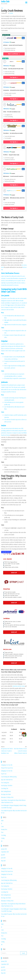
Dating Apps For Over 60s (6, 771)
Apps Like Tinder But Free (7, 780)
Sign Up (14, 572)
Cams (2, 8)
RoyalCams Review (5, 435)
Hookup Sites (4, 829)
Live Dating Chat (4, 788)
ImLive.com (7, 649)
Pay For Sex (3, 774)
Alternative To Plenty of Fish (7, 797)
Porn (2, 832)
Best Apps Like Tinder (6, 794)
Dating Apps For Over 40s (6, 765)
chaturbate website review (18, 686)
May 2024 (3, 861)
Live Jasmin (7, 559)
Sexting (2, 838)
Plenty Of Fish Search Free (7, 768)
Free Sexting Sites (5, 783)
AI (1, 823)
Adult (2, 820)
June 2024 (3, 858)
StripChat (6, 589)
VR (1, 841)
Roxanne (11, 13)
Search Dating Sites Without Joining (8, 777)
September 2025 (5, 852)
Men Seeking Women (6, 791)
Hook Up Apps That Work (6, 785)
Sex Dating (3, 835)
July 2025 (3, 855)
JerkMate (6, 618)
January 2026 (4, 849)
